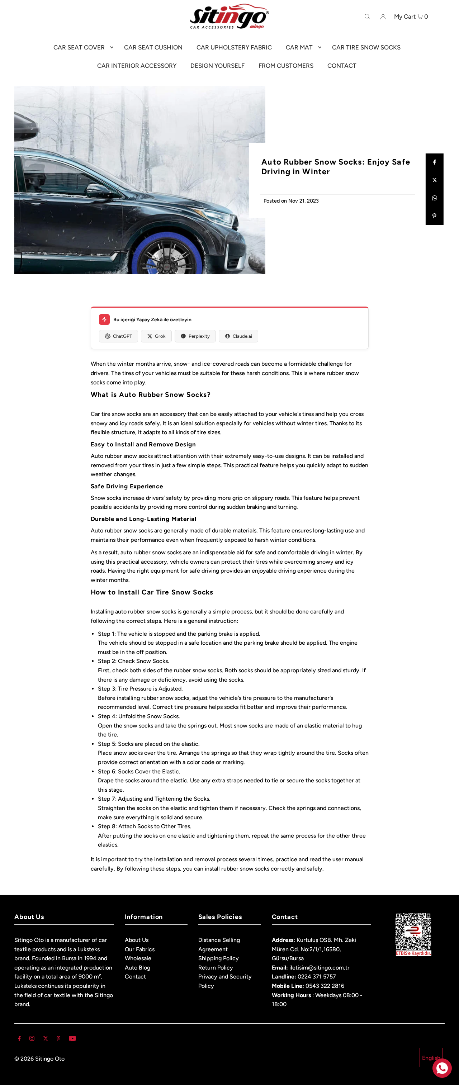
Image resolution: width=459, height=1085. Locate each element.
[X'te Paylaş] (435, 180)
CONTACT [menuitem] (341, 65)
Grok (160, 336)
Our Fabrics (140, 949)
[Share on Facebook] (435, 162)
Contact (135, 976)
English (431, 1058)
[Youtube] (72, 1039)
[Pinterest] (59, 1039)
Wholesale (138, 958)
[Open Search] (367, 16)
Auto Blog (137, 967)
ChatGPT (122, 336)
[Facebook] (19, 1039)
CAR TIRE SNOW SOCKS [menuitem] (366, 47)
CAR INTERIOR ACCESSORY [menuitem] (136, 65)
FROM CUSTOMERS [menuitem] (286, 65)
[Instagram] (31, 1039)
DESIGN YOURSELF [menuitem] (217, 65)
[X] (45, 1039)
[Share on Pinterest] (435, 216)
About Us (136, 940)
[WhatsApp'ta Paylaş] (435, 198)
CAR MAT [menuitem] (299, 47)
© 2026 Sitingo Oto (39, 1058)
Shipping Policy (218, 958)
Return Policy (215, 967)
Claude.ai (242, 336)
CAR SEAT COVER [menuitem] (79, 47)
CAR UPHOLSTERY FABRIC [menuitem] (234, 47)
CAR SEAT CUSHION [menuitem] (153, 47)
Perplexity (199, 336)
